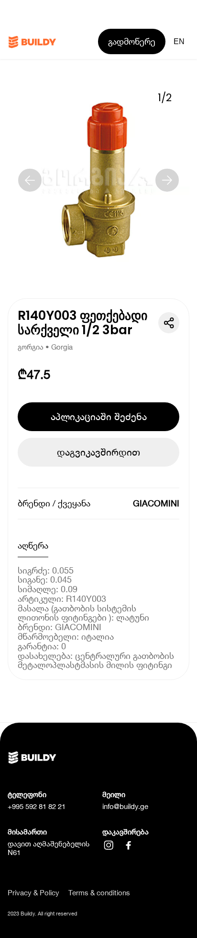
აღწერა (33, 545)
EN (179, 41)
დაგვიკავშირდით (98, 451)
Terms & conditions (99, 892)
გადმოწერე (131, 41)
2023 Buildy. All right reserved (42, 913)
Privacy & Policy (33, 892)
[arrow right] (167, 180)
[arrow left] (30, 180)
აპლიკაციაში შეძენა (99, 416)
